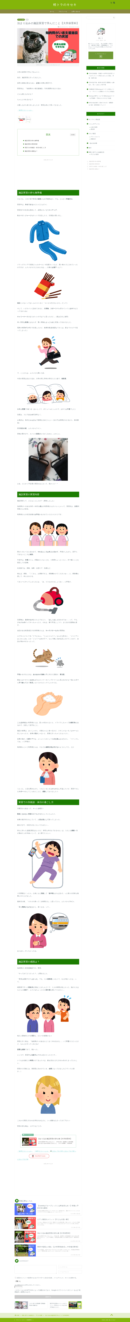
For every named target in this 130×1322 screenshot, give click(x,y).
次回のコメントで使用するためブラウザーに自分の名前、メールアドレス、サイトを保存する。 (47, 1278)
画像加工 (93, 139)
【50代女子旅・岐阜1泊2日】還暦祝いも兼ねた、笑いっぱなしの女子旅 (101, 83)
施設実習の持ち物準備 (32, 140)
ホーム (52, 11)
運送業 (93, 129)
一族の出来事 (93, 143)
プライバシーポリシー (66, 1290)
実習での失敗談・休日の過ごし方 (35, 147)
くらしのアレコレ (94, 124)
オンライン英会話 (94, 119)
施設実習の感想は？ (31, 151)
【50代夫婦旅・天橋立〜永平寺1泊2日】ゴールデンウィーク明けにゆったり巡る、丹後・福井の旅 (101, 76)
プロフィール (63, 11)
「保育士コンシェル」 (25, 110)
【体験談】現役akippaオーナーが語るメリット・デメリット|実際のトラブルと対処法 (101, 90)
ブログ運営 (92, 133)
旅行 (90, 147)
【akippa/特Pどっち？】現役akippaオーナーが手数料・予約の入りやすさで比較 (101, 97)
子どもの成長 (21, 19)
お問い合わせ (76, 11)
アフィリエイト (95, 136)
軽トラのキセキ (65, 4)
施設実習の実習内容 (31, 144)
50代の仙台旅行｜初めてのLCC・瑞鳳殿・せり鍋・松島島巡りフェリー (101, 104)
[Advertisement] (48, 173)
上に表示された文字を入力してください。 (28, 1285)
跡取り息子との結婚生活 (96, 152)
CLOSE (73, 134)
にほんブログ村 (22, 1159)
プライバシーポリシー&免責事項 (24, 1319)
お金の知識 (94, 127)
